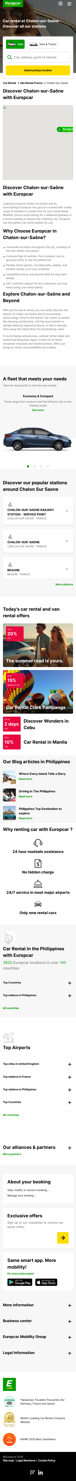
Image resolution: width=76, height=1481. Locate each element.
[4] (48, 466)
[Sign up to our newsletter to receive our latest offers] (63, 1238)
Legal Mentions (26, 1460)
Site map (8, 1460)
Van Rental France (31, 82)
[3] (41, 466)
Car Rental (9, 82)
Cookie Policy (46, 1460)
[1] (28, 466)
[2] (34, 466)
